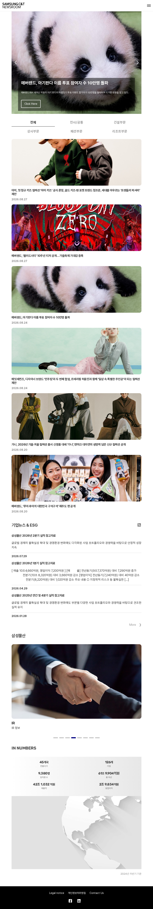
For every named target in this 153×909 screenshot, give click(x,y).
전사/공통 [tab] (76, 122)
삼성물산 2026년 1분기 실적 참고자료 (33, 563)
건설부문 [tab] (120, 122)
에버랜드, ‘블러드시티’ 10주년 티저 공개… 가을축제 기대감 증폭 (47, 256)
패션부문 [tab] (76, 131)
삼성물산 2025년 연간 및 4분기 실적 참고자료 (38, 595)
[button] (15, 63)
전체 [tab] (33, 122)
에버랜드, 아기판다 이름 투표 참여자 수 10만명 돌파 (41, 317)
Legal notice (56, 892)
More (132, 624)
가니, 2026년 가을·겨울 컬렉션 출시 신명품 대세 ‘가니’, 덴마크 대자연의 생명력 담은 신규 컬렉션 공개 (69, 444)
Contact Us (97, 892)
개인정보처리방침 (77, 892)
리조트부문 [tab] (119, 131)
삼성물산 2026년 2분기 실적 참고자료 (34, 535)
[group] (76, 62)
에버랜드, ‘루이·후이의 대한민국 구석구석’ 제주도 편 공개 (43, 506)
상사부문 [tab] (33, 131)
